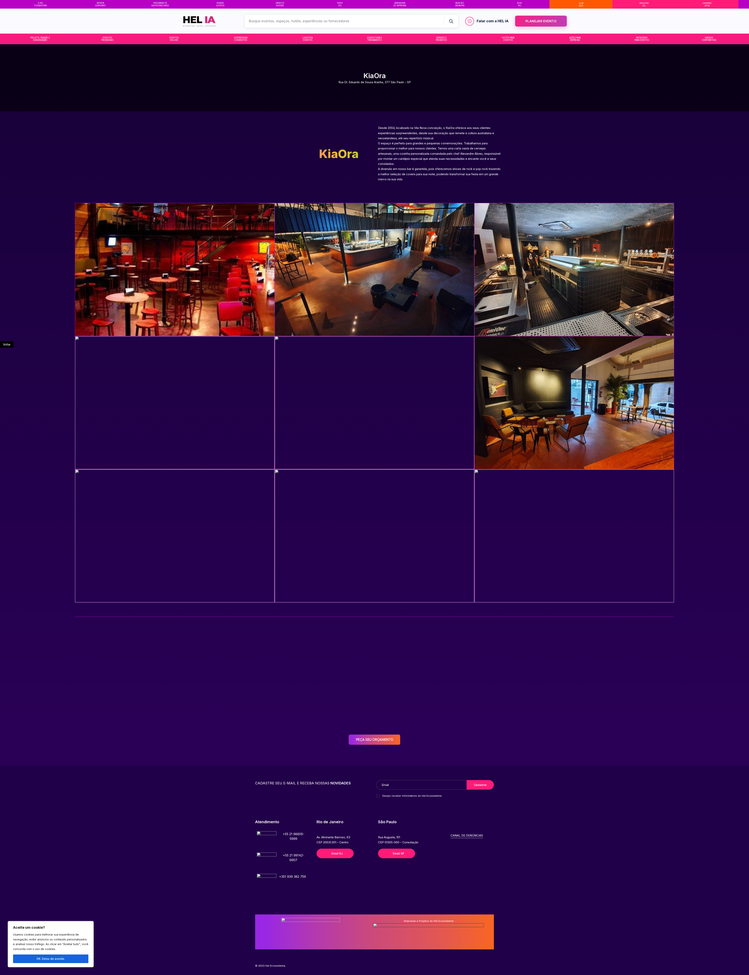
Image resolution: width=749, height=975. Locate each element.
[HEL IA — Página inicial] (206, 21)
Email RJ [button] (337, 853)
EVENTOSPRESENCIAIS (107, 38)
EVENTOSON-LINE (174, 38)
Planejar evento (540, 21)
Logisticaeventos (308, 38)
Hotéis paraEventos (508, 38)
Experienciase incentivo (241, 38)
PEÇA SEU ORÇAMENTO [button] (374, 740)
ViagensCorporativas (709, 38)
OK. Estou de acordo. (50, 958)
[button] (266, 841)
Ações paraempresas (575, 38)
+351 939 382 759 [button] (292, 877)
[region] (51, 944)
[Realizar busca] (451, 21)
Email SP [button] (398, 853)
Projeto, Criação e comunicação (40, 38)
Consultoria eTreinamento (374, 38)
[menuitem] (40, 4)
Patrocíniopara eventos (642, 38)
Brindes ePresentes (441, 38)
